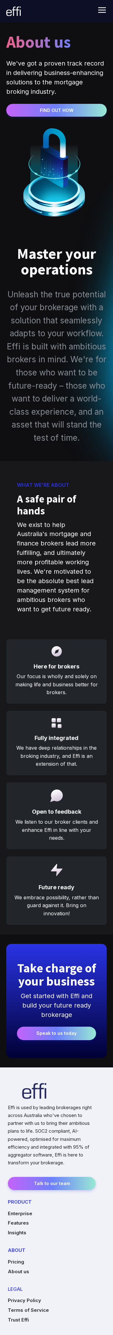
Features (18, 1223)
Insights (17, 1233)
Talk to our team (52, 1183)
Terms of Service (28, 1310)
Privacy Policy (24, 1300)
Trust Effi (18, 1320)
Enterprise (20, 1213)
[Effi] (13, 11)
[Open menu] (102, 10)
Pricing (16, 1262)
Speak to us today (56, 1033)
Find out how (56, 110)
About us (18, 1271)
